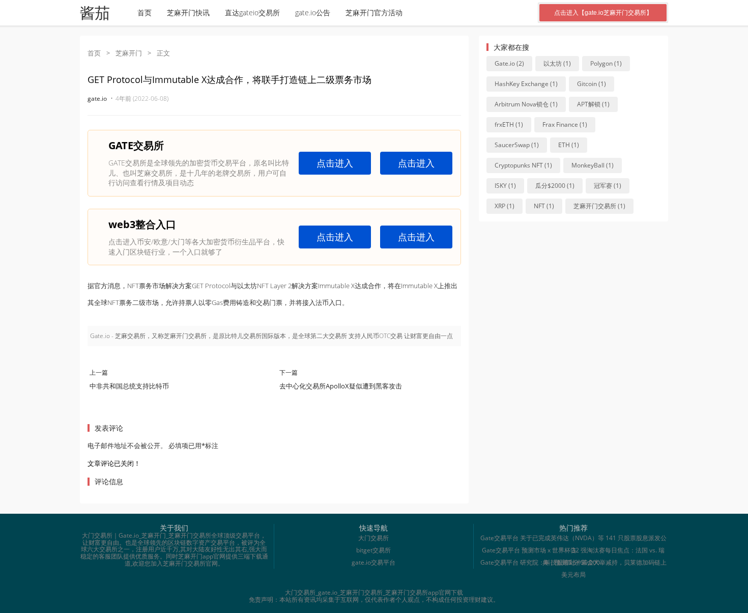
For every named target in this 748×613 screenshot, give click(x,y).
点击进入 (335, 163)
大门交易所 (373, 538)
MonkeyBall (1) (592, 165)
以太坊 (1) (557, 63)
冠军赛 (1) (607, 185)
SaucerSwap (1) (517, 145)
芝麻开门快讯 (188, 12)
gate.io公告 (312, 12)
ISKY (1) (505, 185)
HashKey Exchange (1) (526, 83)
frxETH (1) (509, 124)
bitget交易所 (373, 550)
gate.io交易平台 (373, 562)
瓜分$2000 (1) (554, 185)
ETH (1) (568, 145)
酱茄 (94, 13)
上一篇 (99, 372)
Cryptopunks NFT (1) (523, 165)
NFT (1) (544, 206)
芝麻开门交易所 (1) (599, 206)
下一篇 (288, 372)
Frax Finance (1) (564, 124)
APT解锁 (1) (593, 104)
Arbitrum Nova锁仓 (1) (526, 104)
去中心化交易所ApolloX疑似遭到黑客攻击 (340, 386)
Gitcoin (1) (591, 83)
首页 (144, 12)
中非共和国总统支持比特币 (129, 386)
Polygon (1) (606, 63)
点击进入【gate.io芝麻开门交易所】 (603, 12)
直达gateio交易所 (252, 12)
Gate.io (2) (509, 63)
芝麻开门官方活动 (374, 12)
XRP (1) (504, 206)
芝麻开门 (129, 53)
